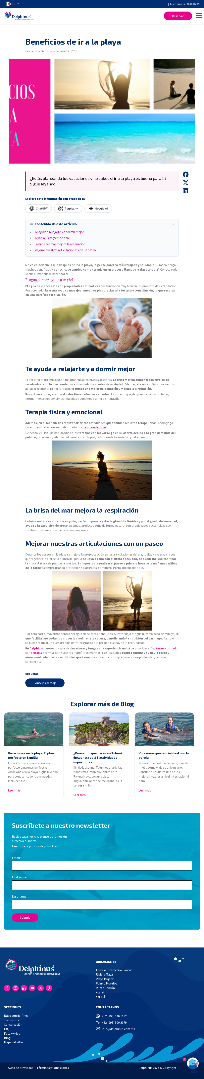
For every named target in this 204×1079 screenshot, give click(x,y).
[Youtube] (32, 988)
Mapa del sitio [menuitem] (13, 1042)
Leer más (14, 790)
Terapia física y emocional (52, 238)
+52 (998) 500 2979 (114, 1022)
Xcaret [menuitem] (100, 992)
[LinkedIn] (24, 988)
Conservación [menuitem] (13, 1024)
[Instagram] (15, 988)
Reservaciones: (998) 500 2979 (185, 3)
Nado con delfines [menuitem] (16, 1016)
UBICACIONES (106, 961)
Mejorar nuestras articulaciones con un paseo (65, 250)
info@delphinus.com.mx (118, 1029)
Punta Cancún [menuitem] (105, 988)
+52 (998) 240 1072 (114, 1016)
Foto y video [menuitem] (12, 1033)
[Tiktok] (49, 988)
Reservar (178, 16)
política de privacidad (43, 846)
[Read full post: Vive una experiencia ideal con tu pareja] (164, 729)
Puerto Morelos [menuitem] (106, 983)
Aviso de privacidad (20, 1068)
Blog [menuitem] (7, 1038)
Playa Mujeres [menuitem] (105, 979)
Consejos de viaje (44, 683)
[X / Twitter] (40, 988)
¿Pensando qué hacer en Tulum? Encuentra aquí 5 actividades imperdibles (98, 757)
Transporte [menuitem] (12, 1020)
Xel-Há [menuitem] (100, 997)
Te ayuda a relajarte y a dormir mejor (59, 232)
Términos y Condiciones (53, 1068)
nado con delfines (94, 427)
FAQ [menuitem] (6, 1029)
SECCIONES (12, 1007)
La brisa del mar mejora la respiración (59, 244)
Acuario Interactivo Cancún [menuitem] (114, 970)
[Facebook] (7, 988)
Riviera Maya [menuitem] (104, 974)
